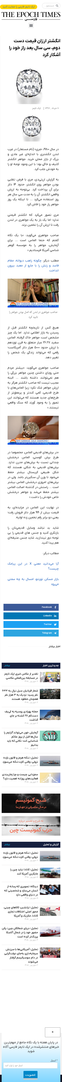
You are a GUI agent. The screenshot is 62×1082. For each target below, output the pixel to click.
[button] (31, 25)
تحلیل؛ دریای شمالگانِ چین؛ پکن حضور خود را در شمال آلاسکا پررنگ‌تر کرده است (20, 933)
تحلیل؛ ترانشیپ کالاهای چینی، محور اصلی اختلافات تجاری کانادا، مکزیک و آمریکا (20, 912)
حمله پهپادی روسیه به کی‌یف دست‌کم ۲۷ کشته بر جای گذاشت (21, 716)
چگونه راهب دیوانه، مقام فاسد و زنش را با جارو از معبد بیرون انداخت (33, 266)
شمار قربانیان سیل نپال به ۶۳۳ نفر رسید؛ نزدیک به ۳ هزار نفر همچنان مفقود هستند (20, 695)
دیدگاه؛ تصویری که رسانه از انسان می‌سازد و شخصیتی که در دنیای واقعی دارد (21, 891)
